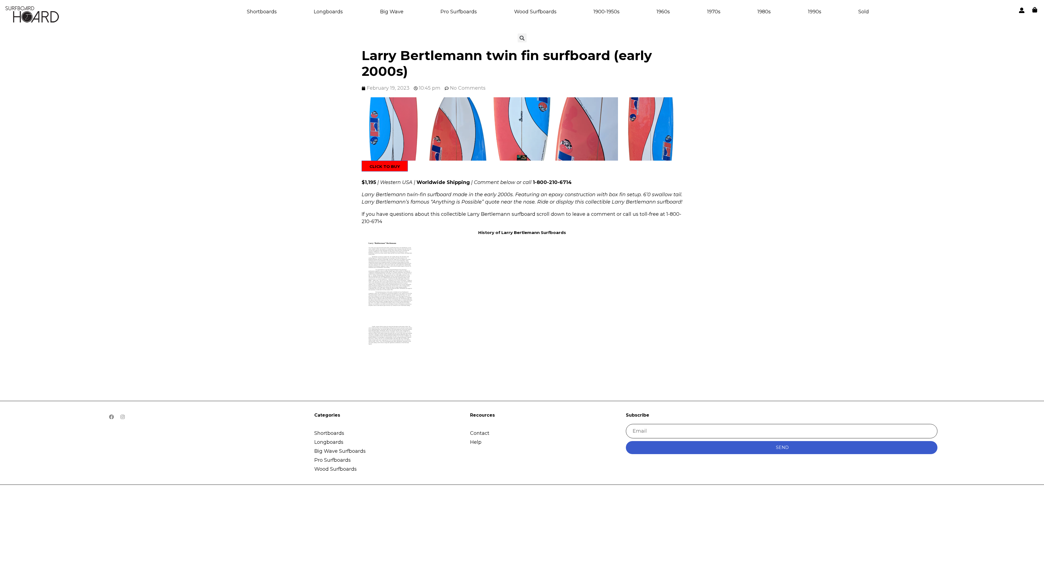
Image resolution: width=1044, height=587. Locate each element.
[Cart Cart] (1035, 10)
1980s (764, 12)
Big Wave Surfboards (340, 451)
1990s (814, 12)
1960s (663, 12)
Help (475, 442)
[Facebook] (111, 417)
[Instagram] (123, 417)
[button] (393, 129)
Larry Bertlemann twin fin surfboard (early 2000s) (507, 63)
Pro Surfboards (458, 12)
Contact (479, 433)
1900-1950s (607, 12)
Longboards (328, 12)
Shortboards (262, 12)
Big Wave (391, 12)
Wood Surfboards (535, 12)
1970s (713, 12)
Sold (863, 12)
